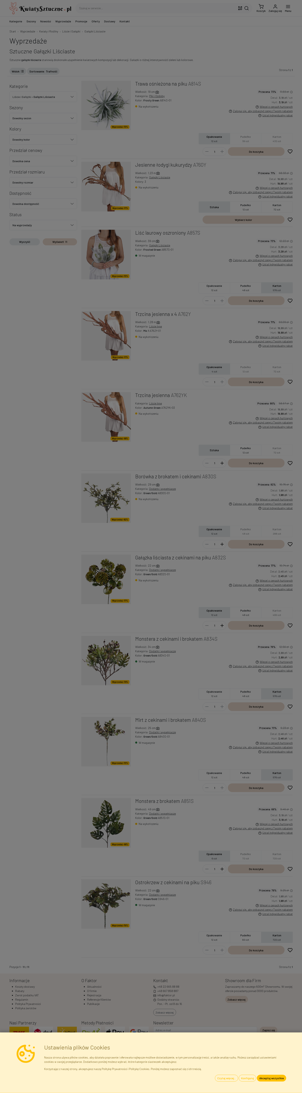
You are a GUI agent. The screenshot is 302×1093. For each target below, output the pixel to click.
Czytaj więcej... (226, 1078)
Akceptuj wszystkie (271, 1078)
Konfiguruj (247, 1078)
